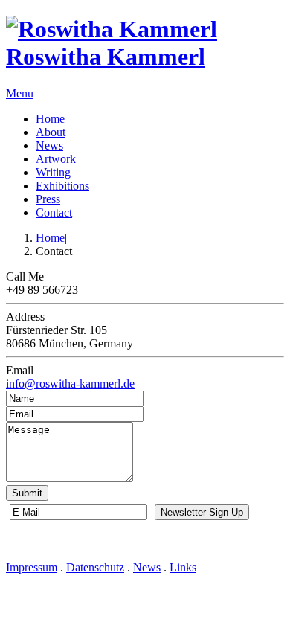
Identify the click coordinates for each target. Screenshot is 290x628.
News (49, 145)
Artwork (56, 159)
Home (50, 118)
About (50, 132)
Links (183, 567)
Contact (54, 212)
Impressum (31, 567)
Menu (19, 93)
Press (48, 199)
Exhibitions (62, 185)
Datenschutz (95, 567)
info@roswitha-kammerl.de (70, 383)
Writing (53, 172)
